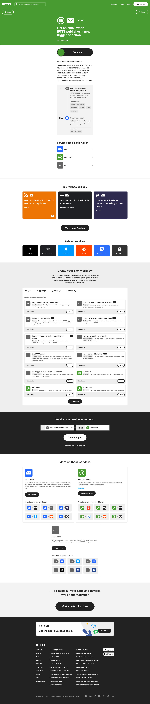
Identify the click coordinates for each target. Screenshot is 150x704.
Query (86, 304)
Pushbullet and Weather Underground (61, 674)
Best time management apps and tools (87, 660)
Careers (47, 696)
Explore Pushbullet (87, 493)
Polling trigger (37, 304)
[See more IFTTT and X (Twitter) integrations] (59, 570)
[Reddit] (112, 696)
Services (38, 653)
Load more (75, 401)
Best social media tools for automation (87, 684)
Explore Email (32, 494)
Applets (38, 660)
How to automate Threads (84, 677)
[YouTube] (99, 696)
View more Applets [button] (75, 228)
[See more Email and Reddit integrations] (48, 516)
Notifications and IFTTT (56, 681)
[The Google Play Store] (108, 654)
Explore (114, 4)
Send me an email (77, 118)
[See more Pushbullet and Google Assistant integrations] (101, 507)
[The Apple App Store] (108, 650)
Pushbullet (81, 482)
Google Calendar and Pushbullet (59, 677)
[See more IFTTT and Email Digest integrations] (90, 561)
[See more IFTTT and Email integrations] (59, 561)
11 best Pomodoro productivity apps (87, 674)
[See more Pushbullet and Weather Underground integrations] (117, 507)
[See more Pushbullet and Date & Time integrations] (117, 516)
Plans (122, 4)
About (77, 696)
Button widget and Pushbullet (58, 667)
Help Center (39, 667)
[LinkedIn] (90, 696)
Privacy (71, 696)
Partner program (56, 696)
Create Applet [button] (75, 437)
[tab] (28, 291)
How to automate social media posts (87, 681)
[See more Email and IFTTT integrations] (48, 507)
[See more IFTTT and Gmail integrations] (90, 570)
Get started (141, 4)
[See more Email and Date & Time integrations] (64, 516)
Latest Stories (82, 650)
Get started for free (75, 606)
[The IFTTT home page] (6, 4)
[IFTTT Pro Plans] (114, 302)
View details (30, 311)
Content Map (40, 670)
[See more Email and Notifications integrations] (32, 516)
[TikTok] (108, 696)
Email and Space (55, 660)
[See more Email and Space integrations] (64, 507)
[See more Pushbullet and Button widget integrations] (85, 507)
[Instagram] (95, 696)
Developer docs (40, 681)
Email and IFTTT (54, 657)
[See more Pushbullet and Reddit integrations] (101, 516)
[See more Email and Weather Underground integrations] (32, 507)
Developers (39, 696)
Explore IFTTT (59, 548)
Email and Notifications (56, 663)
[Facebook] (86, 696)
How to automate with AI (83, 653)
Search (38, 674)
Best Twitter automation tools (85, 657)
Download (81, 488)
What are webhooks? (82, 670)
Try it (69, 311)
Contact (65, 696)
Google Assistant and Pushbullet (59, 670)
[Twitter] (103, 696)
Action (86, 374)
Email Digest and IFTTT (56, 684)
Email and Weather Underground (59, 653)
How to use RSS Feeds (83, 667)
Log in (129, 4)
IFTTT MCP (39, 663)
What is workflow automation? (85, 663)
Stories (38, 657)
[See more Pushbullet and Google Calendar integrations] (85, 516)
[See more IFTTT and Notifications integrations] (75, 561)
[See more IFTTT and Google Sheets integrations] (75, 570)
